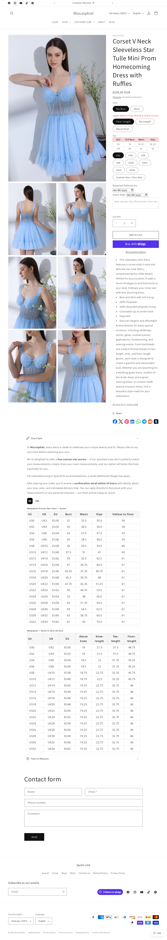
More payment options (136, 252)
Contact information (101, 932)
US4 (131, 155)
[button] (11, 13)
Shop (64, 873)
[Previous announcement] (54, 3)
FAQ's (73, 873)
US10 (131, 162)
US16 (132, 170)
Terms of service (65, 932)
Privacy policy (50, 932)
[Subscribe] (63, 892)
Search (45, 873)
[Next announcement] (112, 3)
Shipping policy (82, 932)
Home (55, 873)
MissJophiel (20, 932)
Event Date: (119, 194)
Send (34, 836)
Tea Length (145, 121)
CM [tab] (37, 501)
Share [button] (119, 413)
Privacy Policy (118, 873)
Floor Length (123, 121)
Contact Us (84, 873)
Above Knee (122, 128)
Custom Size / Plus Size (129, 177)
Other (137, 108)
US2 (118, 155)
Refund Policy (100, 873)
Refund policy (34, 932)
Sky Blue (121, 108)
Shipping (117, 97)
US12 (145, 162)
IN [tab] (30, 501)
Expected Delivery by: (125, 185)
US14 (118, 170)
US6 (143, 155)
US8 (118, 162)
